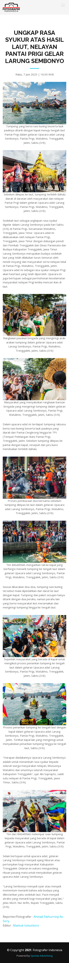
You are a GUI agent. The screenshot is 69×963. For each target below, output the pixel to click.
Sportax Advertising (41, 955)
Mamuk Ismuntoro (26, 925)
